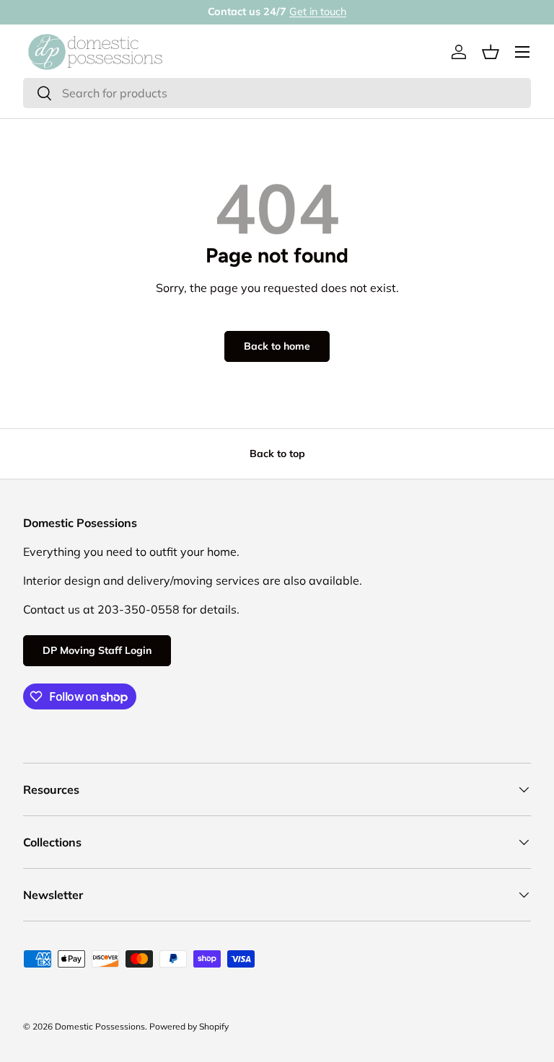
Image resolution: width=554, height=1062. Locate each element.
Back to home (277, 346)
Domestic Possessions (100, 1026)
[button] (490, 52)
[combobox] (277, 93)
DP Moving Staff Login (97, 650)
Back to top (277, 453)
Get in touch (317, 11)
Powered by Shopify (189, 1026)
